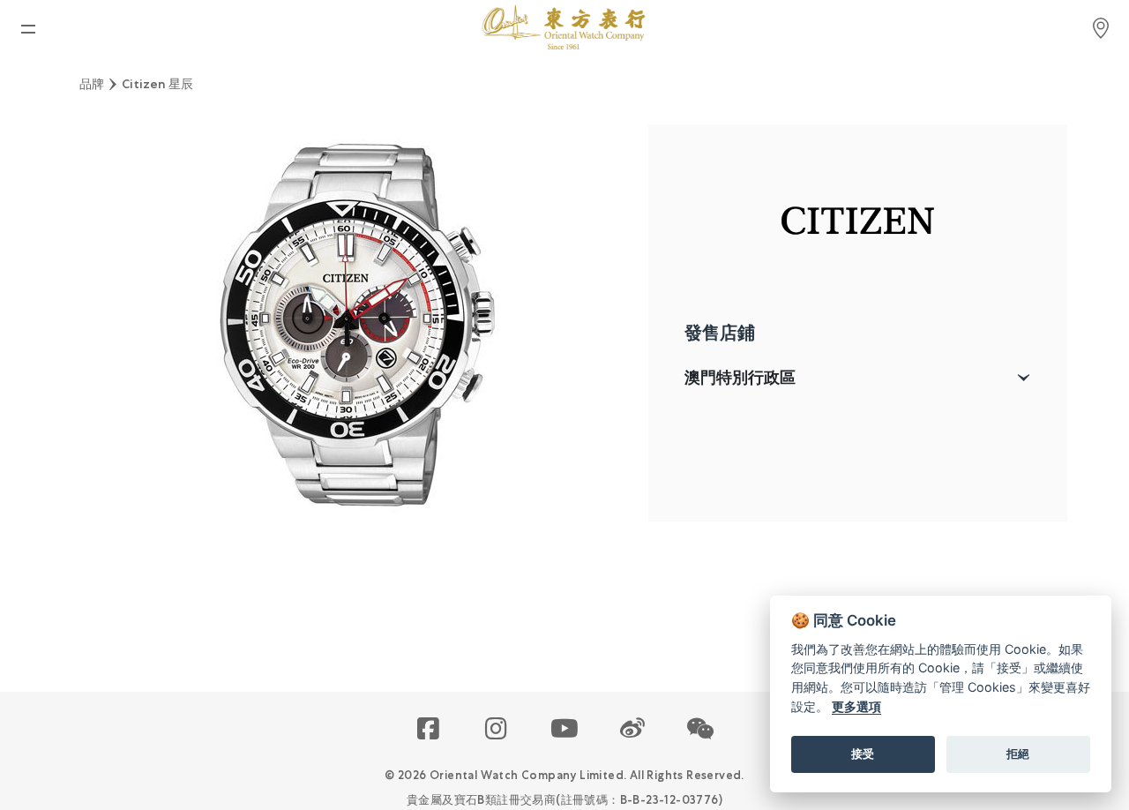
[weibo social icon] (632, 729)
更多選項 (856, 706)
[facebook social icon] (429, 729)
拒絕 (1017, 753)
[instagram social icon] (497, 729)
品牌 (91, 84)
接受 (862, 753)
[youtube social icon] (565, 729)
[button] (700, 729)
